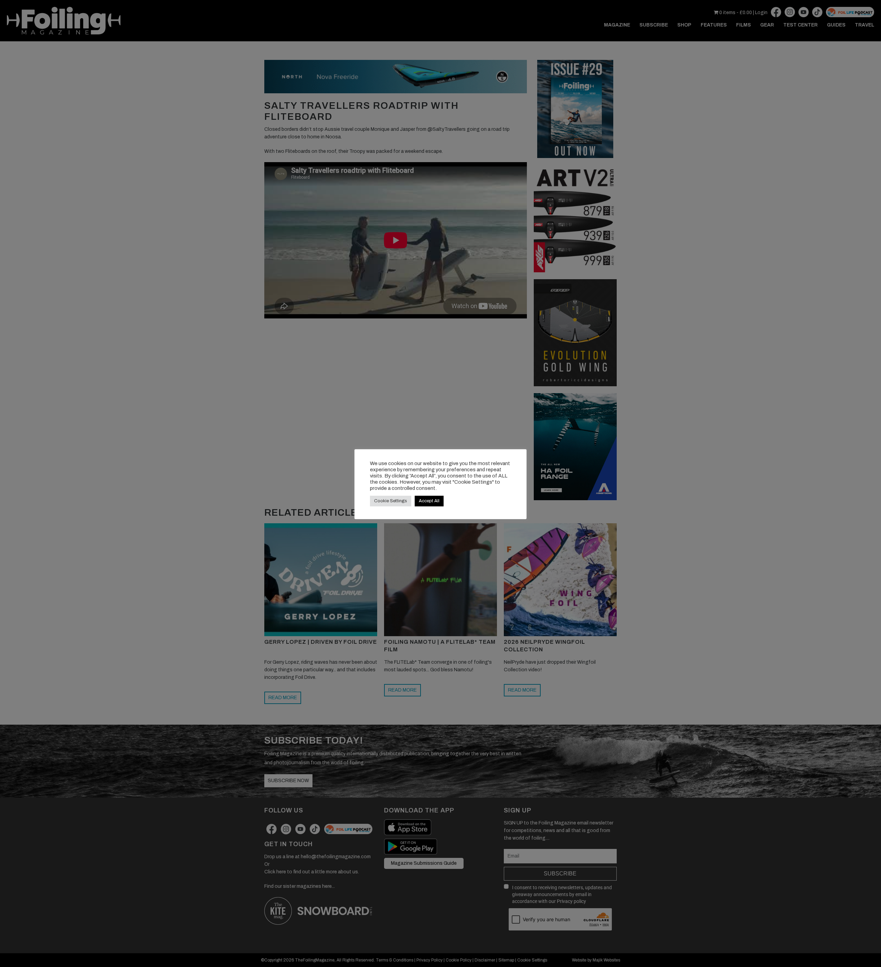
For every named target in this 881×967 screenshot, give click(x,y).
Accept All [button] (429, 500)
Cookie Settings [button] (390, 500)
